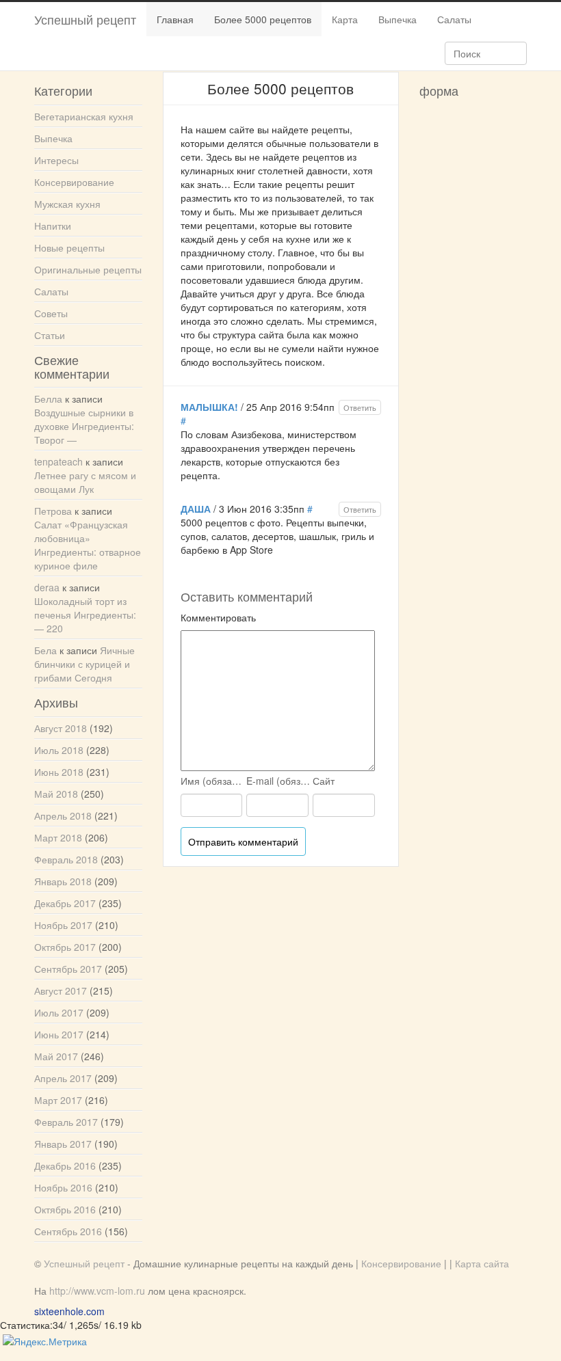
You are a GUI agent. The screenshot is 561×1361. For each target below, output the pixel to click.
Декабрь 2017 (65, 903)
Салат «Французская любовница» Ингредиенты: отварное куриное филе (87, 544)
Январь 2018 (63, 881)
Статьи (49, 335)
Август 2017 (60, 990)
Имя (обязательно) (213, 780)
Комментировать (218, 617)
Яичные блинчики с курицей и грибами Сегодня (84, 663)
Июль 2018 (58, 750)
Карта (345, 19)
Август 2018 (60, 728)
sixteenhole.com (69, 1311)
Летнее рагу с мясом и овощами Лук (85, 482)
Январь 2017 (63, 1143)
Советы (51, 313)
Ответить (359, 407)
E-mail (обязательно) (278, 780)
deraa (47, 587)
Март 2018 (58, 837)
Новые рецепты (69, 247)
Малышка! (209, 407)
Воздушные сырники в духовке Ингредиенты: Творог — (84, 425)
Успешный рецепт (85, 19)
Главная (175, 19)
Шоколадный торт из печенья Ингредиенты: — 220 (85, 614)
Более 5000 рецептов (262, 19)
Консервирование (74, 182)
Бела (45, 650)
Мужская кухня (67, 204)
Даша (196, 508)
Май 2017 (56, 1056)
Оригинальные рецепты (88, 269)
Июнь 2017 (58, 1034)
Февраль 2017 (66, 1122)
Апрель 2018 (63, 815)
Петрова (53, 510)
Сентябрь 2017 (68, 968)
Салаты (454, 19)
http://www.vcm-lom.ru (97, 1290)
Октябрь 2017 (65, 947)
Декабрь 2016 (65, 1165)
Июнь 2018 (58, 772)
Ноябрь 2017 (63, 925)
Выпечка (397, 19)
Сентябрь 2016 (68, 1231)
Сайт (324, 780)
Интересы (56, 160)
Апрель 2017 (63, 1078)
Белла (48, 398)
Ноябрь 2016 (63, 1187)
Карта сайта (482, 1263)
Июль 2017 (58, 1012)
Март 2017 (58, 1100)
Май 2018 (56, 793)
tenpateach (58, 461)
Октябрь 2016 (65, 1209)
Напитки (52, 225)
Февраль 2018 (66, 859)
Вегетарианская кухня (83, 116)
